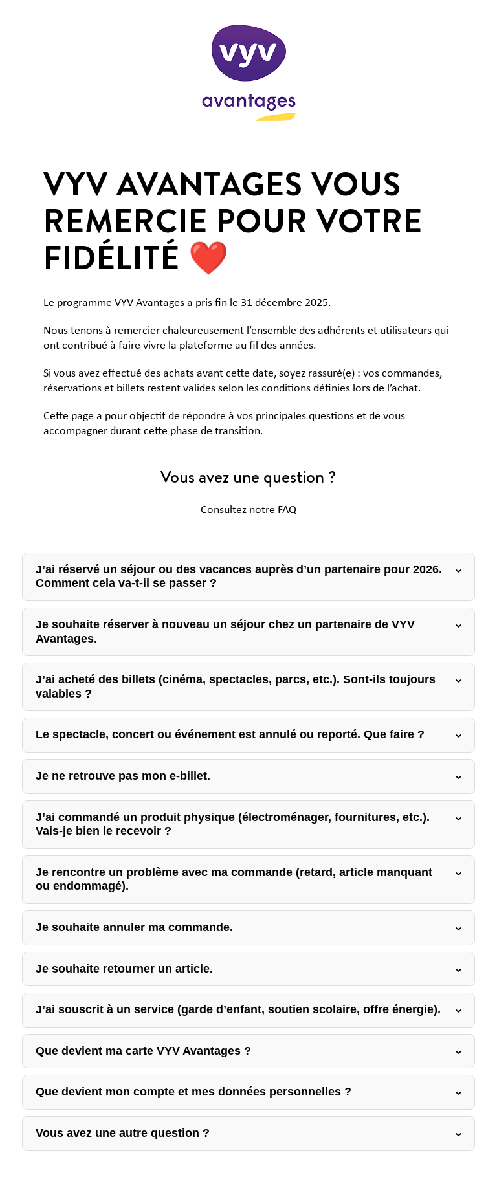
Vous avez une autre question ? (123, 1133)
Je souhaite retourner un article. (124, 968)
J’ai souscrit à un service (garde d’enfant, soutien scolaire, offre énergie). (238, 1009)
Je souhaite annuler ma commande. (134, 927)
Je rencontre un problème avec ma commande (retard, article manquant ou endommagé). (234, 879)
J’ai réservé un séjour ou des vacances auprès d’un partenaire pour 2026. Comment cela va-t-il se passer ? (239, 576)
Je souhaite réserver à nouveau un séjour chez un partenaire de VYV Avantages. (225, 631)
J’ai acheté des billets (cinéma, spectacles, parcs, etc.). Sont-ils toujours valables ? (236, 686)
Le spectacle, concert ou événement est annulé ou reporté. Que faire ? (230, 734)
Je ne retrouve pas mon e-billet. (123, 775)
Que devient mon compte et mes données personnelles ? (193, 1091)
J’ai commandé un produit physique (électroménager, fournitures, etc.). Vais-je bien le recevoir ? (233, 824)
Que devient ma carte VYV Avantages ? (143, 1050)
